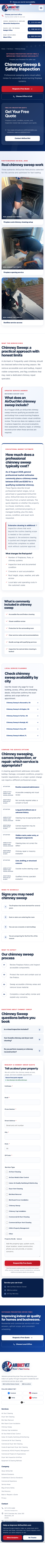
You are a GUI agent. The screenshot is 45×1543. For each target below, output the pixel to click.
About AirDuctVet (7, 1471)
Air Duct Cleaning (7, 1413)
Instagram (33, 1393)
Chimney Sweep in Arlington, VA (17, 709)
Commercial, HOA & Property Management (15, 1450)
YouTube (33, 1397)
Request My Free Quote (22, 1263)
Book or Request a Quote (10, 1494)
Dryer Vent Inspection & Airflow (12, 1457)
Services (10, 49)
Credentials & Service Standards (12, 1477)
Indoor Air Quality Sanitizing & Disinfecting (15, 1437)
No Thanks (32, 1537)
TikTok (12, 1398)
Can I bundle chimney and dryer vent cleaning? (22, 1039)
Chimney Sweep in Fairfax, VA (17, 716)
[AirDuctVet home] (11, 8)
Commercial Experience (9, 1481)
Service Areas (6, 1484)
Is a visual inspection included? (22, 1029)
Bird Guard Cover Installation (11, 1423)
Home (3, 49)
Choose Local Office (24, 1344)
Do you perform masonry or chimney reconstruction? (22, 1050)
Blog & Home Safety (8, 1488)
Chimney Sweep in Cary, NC (16, 729)
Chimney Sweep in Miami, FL (16, 735)
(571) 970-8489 (9, 1508)
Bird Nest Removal (8, 1420)
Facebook (12, 1393)
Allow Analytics (12, 1537)
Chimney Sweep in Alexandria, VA (18, 702)
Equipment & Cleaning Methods (12, 1460)
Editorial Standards (8, 1474)
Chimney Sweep (7, 1427)
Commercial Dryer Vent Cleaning (12, 1444)
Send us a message (10, 1521)
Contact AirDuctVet (22, 138)
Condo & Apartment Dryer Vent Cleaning (15, 1447)
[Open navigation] (41, 8)
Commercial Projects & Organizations (14, 1454)
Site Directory (6, 1491)
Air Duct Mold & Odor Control (11, 1433)
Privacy (4, 1498)
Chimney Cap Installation (10, 1430)
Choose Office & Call (24, 96)
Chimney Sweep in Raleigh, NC (17, 722)
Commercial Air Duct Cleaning (11, 1440)
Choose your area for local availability (24, 2)
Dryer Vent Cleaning (8, 1417)
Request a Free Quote (20, 89)
